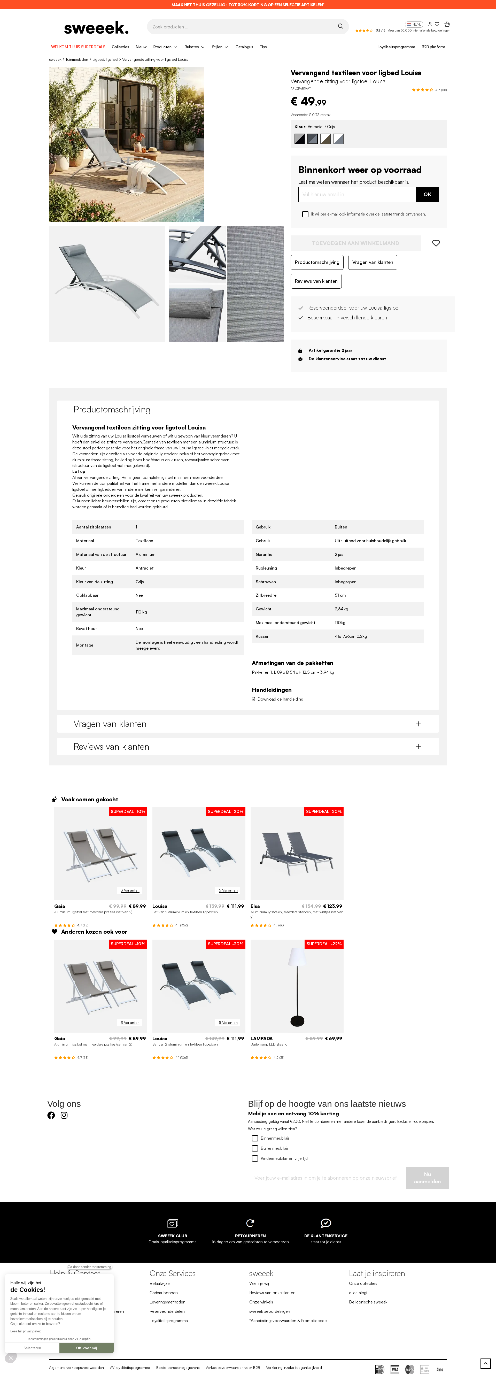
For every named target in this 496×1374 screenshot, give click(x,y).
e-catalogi (358, 1292)
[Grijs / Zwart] (300, 139)
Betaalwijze (160, 1283)
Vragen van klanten (372, 262)
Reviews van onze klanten (272, 1292)
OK (427, 194)
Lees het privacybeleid (26, 1331)
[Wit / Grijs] (338, 139)
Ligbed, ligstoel (105, 59)
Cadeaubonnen (164, 1292)
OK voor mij (86, 1348)
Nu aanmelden (427, 1178)
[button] (11, 1357)
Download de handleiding (280, 699)
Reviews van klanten (316, 281)
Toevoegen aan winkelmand (355, 243)
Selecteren (32, 1348)
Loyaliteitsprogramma (396, 46)
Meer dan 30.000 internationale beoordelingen (419, 30)
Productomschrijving (317, 262)
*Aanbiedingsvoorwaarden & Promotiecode (288, 1320)
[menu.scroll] (486, 1363)
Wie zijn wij (259, 1283)
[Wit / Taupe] (325, 139)
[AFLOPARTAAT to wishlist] (434, 243)
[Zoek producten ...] (340, 26)
